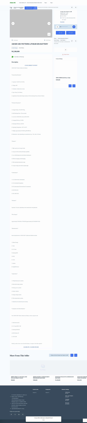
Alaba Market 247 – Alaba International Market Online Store (30, 2)
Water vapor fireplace (69, 395)
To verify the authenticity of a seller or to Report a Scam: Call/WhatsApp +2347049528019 (19, 396)
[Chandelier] (63, 400)
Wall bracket (67, 392)
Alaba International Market (63, 38)
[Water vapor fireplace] (63, 396)
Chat (61, 32)
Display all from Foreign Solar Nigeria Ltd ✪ (59, 355)
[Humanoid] (63, 403)
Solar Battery (62, 40)
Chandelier (67, 399)
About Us (34, 392)
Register (21, 8)
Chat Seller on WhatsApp (19, 56)
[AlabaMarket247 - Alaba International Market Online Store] (13, 2)
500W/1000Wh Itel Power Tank (63, 77)
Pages (46, 2)
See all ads (62, 21)
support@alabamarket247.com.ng (18, 408)
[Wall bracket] (63, 393)
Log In (15, 8)
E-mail (71, 32)
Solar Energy (56, 40)
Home (55, 38)
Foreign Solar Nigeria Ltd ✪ (66, 11)
